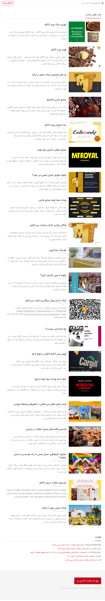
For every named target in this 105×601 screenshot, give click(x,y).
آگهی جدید (7, 3)
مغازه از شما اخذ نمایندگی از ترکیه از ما (81, 556)
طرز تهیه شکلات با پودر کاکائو (52, 483)
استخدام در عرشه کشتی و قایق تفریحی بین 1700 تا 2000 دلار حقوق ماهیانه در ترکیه (58, 552)
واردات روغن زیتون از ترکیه (54, 508)
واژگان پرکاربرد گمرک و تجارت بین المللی (48, 225)
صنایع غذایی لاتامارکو (56, 100)
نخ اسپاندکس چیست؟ (55, 329)
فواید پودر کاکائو (58, 50)
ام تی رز (96, 3)
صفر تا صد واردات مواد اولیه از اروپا (50, 379)
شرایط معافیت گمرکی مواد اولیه (51, 150)
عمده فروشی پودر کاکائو (55, 125)
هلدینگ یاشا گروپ (57, 250)
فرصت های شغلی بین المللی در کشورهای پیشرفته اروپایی (40, 404)
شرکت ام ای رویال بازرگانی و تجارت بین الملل (45, 301)
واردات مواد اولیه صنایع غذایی (52, 200)
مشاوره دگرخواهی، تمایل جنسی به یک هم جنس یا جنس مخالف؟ (40, 456)
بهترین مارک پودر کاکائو (55, 25)
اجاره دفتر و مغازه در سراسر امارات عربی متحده (67, 544)
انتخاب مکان (86, 3)
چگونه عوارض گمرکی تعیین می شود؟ (49, 175)
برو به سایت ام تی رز (87, 581)
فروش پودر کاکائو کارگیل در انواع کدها (49, 354)
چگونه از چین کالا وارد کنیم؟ (53, 275)
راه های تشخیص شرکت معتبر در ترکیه (49, 75)
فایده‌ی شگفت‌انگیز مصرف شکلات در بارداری (46, 429)
